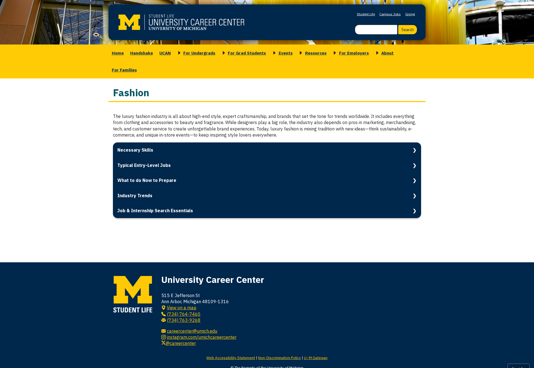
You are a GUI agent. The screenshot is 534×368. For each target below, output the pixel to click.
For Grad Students (247, 53)
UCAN (165, 53)
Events (286, 53)
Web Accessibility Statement (230, 357)
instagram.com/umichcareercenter (201, 337)
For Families (124, 70)
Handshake (141, 53)
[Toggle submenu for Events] (273, 53)
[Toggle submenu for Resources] (300, 53)
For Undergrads (199, 53)
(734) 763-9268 (184, 320)
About (387, 53)
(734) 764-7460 (184, 314)
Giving (410, 14)
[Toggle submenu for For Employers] (334, 53)
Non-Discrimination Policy (279, 357)
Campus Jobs (390, 14)
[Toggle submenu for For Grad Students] (223, 53)
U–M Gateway (316, 357)
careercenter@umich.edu (192, 331)
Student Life (366, 14)
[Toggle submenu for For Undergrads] (178, 53)
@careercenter (181, 343)
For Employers (354, 53)
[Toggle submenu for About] (376, 53)
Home (118, 53)
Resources (316, 53)
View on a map (181, 307)
